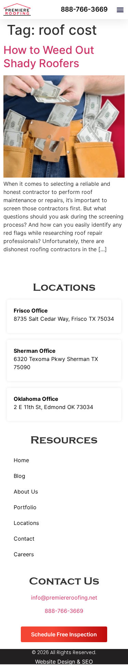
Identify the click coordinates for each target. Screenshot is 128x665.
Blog (19, 475)
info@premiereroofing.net (64, 597)
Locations (26, 522)
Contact (24, 538)
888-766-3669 (64, 610)
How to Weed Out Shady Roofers (48, 56)
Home (21, 460)
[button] (120, 9)
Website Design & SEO (64, 661)
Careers (24, 554)
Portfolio (25, 507)
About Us (26, 491)
